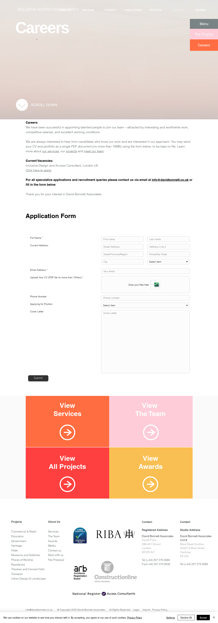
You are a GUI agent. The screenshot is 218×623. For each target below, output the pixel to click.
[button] (204, 24)
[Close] (214, 617)
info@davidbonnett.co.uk (170, 180)
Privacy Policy (134, 617)
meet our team (94, 151)
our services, (51, 151)
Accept (203, 617)
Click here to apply (38, 170)
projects (71, 151)
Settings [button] (170, 617)
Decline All (186, 617)
